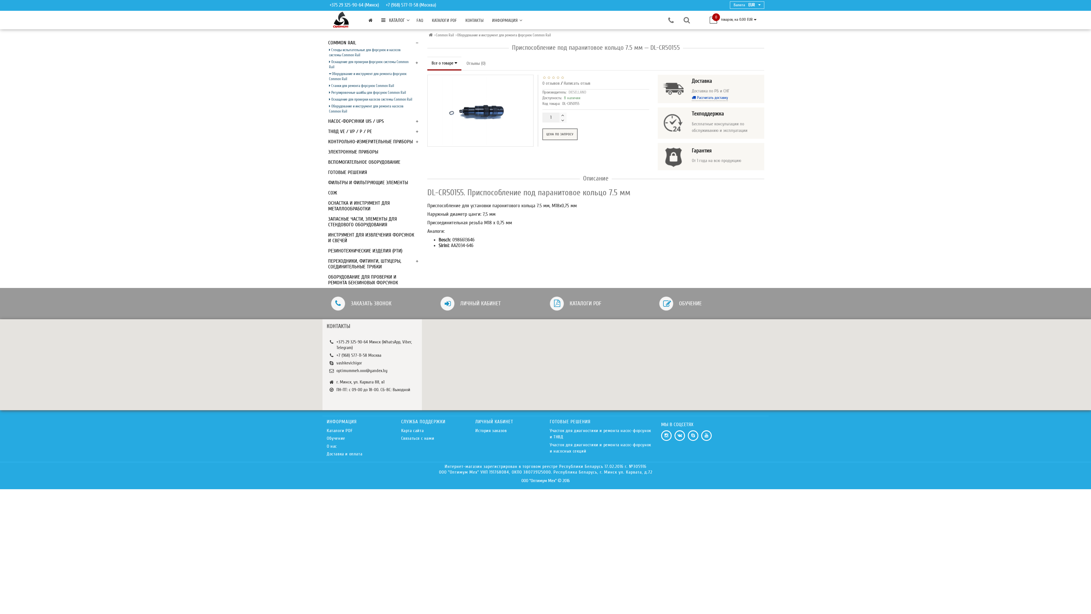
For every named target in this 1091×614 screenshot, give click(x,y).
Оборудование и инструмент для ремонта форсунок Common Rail (368, 76)
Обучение (690, 303)
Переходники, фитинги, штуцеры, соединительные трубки (364, 264)
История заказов (491, 430)
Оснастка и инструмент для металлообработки (359, 206)
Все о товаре (443, 63)
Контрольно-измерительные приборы (370, 142)
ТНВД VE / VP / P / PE (350, 131)
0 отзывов (551, 83)
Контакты (474, 20)
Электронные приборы (353, 152)
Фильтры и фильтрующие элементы (368, 183)
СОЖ (332, 193)
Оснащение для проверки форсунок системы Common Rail (369, 64)
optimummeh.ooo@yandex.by (362, 370)
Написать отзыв (577, 83)
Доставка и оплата (344, 454)
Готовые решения (347, 172)
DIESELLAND (577, 92)
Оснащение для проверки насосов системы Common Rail (371, 99)
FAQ (420, 20)
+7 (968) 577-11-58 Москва (358, 355)
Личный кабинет (480, 303)
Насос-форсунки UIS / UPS (356, 121)
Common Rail (342, 43)
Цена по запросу (560, 134)
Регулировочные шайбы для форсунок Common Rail (368, 92)
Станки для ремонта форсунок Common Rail (362, 86)
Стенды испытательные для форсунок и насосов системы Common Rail (365, 52)
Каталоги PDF (444, 20)
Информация (505, 20)
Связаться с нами (417, 438)
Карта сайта (412, 430)
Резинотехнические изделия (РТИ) (365, 251)
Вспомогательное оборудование (364, 162)
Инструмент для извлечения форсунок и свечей (371, 238)
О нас (332, 446)
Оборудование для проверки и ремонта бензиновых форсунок (363, 280)
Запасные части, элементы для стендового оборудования (362, 222)
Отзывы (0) (476, 63)
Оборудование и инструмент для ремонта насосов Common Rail (366, 108)
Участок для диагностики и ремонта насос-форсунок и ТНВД (600, 433)
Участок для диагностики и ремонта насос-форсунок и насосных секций (600, 448)
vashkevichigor (349, 363)
